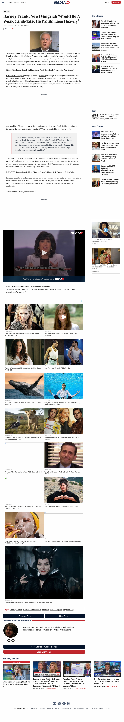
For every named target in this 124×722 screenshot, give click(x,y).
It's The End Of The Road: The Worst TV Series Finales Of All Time (23, 507)
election (45, 610)
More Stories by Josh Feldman (44, 647)
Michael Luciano (68, 688)
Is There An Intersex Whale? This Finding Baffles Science (23, 404)
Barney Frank (16, 610)
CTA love (47, 400)
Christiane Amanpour (15, 75)
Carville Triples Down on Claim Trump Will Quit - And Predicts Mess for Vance (110, 146)
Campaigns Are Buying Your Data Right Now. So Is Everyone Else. (16, 682)
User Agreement (78, 708)
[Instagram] (69, 703)
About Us (34, 708)
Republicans (68, 610)
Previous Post (25, 616)
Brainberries (8, 331)
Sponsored (6, 687)
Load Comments (44, 652)
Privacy (57, 708)
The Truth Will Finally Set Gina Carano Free (61, 506)
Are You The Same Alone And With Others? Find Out (23, 473)
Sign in (107, 2)
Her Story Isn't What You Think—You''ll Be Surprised (60, 334)
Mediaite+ (116, 2)
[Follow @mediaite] (59, 703)
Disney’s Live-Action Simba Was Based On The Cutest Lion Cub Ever (23, 438)
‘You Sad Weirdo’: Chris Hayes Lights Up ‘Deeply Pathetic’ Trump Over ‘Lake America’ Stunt (74, 682)
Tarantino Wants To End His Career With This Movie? (61, 438)
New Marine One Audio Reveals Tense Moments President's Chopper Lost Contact (110, 46)
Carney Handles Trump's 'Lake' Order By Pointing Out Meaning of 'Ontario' (110, 181)
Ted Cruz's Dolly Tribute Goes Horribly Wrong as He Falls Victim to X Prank (109, 157)
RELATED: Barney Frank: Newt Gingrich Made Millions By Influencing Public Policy (40, 172)
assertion (42, 75)
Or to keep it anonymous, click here (109, 118)
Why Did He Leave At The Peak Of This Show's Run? (62, 473)
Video (23, 2)
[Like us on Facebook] (64, 703)
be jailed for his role (19, 56)
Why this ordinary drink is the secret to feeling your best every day (62, 404)
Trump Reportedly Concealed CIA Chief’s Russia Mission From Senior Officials (109, 69)
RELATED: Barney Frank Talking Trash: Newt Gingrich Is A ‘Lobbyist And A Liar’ (40, 69)
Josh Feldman (8, 26)
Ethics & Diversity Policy (94, 708)
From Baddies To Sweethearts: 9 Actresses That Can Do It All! (28, 602)
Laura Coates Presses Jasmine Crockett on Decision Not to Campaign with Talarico (110, 35)
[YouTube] (54, 703)
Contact (107, 708)
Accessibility (66, 708)
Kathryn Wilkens (38, 688)
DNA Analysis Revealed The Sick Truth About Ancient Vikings (22, 334)
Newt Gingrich (56, 610)
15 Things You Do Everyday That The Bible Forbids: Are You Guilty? (21, 542)
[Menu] (4, 2)
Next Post (63, 616)
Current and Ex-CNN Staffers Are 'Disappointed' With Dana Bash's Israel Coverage (108, 170)
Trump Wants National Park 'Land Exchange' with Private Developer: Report (109, 58)
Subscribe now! (20, 292)
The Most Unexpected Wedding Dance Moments (62, 541)
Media (10, 2)
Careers (42, 708)
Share (7, 29)
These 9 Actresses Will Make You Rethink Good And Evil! (23, 369)
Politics (16, 2)
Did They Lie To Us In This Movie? (57, 368)
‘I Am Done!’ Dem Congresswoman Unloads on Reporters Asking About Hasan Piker (110, 135)
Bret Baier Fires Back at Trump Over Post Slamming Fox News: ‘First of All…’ (106, 681)
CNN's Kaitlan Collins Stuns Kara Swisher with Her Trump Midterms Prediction (110, 24)
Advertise (50, 708)
